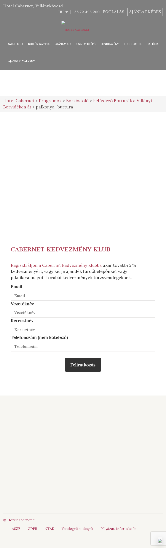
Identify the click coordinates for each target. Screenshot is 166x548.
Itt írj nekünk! (145, 426)
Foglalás (113, 12)
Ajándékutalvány (21, 61)
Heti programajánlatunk (140, 171)
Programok (133, 44)
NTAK (49, 528)
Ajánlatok (63, 44)
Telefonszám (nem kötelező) (39, 337)
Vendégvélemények (77, 528)
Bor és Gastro (39, 44)
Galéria (152, 44)
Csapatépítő (86, 44)
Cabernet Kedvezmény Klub (60, 249)
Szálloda (15, 44)
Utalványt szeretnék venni (138, 153)
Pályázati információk (118, 528)
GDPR (32, 528)
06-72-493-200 (149, 421)
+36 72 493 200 (86, 12)
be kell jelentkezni (72, 183)
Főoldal (65, 421)
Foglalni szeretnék (138, 124)
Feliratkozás (83, 364)
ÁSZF (16, 528)
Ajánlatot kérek (138, 139)
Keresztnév (22, 320)
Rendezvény (110, 44)
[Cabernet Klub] (138, 498)
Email (16, 286)
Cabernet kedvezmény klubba (72, 265)
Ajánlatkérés (145, 12)
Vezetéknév (22, 303)
